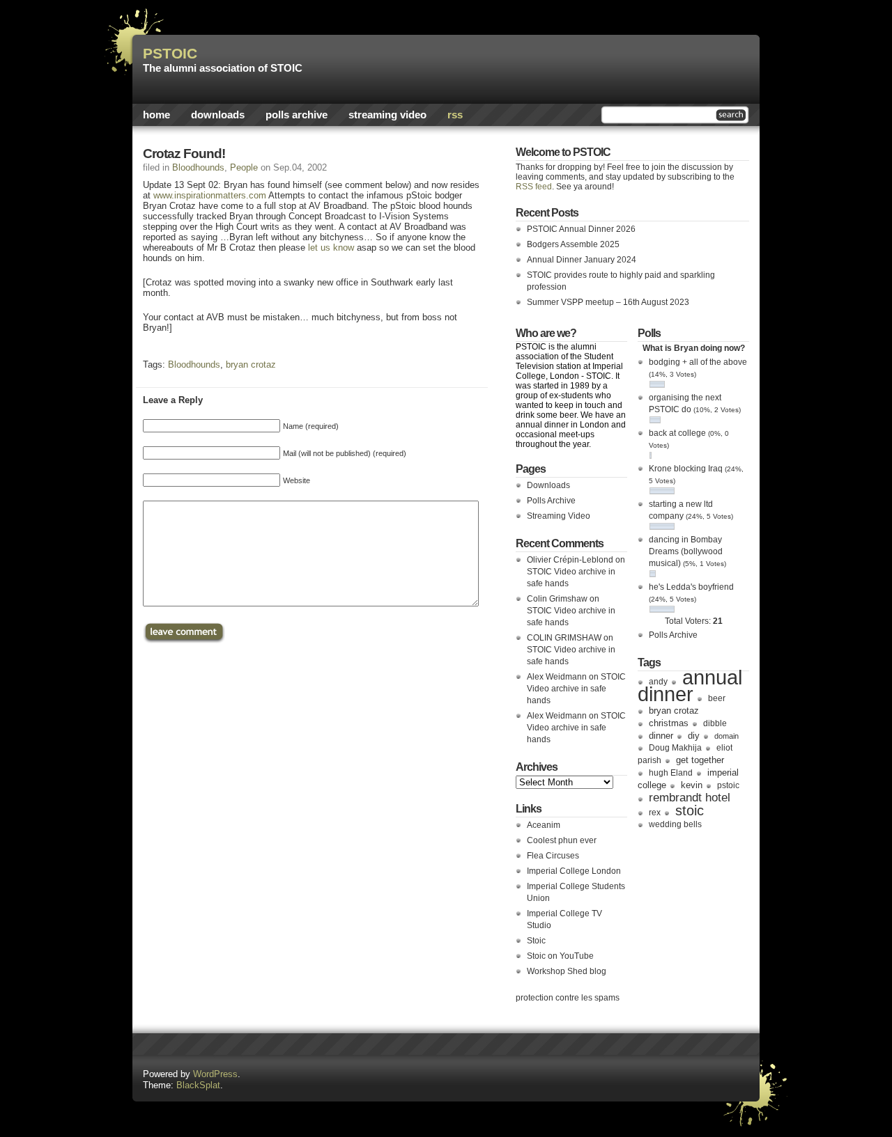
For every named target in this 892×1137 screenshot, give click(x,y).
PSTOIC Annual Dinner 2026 (581, 229)
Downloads (218, 114)
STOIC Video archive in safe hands (576, 688)
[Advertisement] (586, 66)
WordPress (215, 1074)
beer (716, 698)
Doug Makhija (675, 748)
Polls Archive (297, 114)
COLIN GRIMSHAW (564, 638)
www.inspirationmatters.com (209, 195)
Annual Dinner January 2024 (581, 260)
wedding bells (675, 824)
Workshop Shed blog (566, 971)
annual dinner (690, 685)
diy (694, 735)
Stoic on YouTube (560, 956)
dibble (715, 723)
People (244, 167)
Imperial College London (574, 871)
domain (726, 736)
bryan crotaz (251, 364)
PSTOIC (170, 53)
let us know (331, 247)
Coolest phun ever (562, 840)
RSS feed (534, 186)
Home (156, 114)
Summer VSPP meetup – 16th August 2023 (608, 302)
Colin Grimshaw (557, 599)
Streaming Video (387, 114)
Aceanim (543, 825)
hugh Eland (671, 773)
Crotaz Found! (184, 153)
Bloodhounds (198, 167)
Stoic (536, 941)
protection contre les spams (568, 998)
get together (700, 760)
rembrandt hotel (689, 797)
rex (655, 812)
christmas (669, 723)
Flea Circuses (553, 856)
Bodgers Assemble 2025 (573, 244)
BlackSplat (198, 1085)
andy (658, 682)
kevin (691, 785)
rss (455, 114)
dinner (661, 735)
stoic (689, 810)
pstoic (728, 785)
